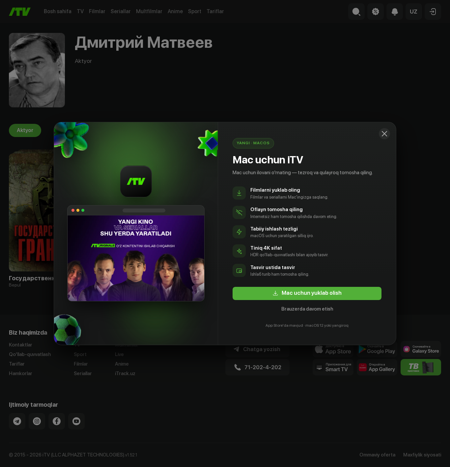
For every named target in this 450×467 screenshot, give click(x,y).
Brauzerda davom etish (307, 309)
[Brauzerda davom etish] (384, 133)
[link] (307, 293)
